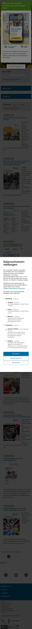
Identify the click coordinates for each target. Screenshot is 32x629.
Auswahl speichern (16, 358)
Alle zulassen (16, 354)
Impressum (21, 288)
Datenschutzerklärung (10, 288)
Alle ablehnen (16, 363)
